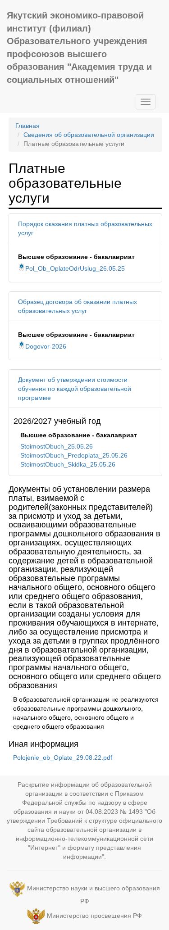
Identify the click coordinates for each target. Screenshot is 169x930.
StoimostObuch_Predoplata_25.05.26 (74, 455)
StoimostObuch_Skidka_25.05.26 (67, 464)
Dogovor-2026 (45, 346)
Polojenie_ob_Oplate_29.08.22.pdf (62, 757)
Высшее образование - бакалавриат (76, 256)
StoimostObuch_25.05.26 (56, 446)
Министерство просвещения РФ (94, 916)
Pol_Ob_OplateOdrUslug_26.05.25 (75, 268)
